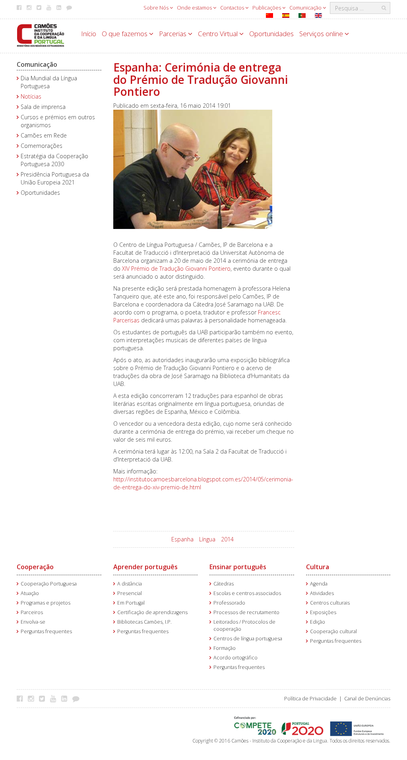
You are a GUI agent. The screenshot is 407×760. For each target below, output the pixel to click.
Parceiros (32, 612)
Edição (317, 621)
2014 (227, 539)
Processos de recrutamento (246, 612)
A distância (129, 583)
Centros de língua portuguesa (247, 638)
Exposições (323, 612)
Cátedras (223, 583)
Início (88, 33)
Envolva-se (33, 621)
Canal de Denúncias (367, 698)
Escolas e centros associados (247, 593)
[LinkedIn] (66, 698)
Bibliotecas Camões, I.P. (144, 621)
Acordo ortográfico (235, 657)
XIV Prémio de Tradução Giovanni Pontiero (176, 268)
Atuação (30, 593)
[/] (40, 34)
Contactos (232, 7)
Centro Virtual (218, 33)
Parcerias (173, 33)
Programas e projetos (45, 602)
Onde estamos (195, 7)
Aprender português (145, 566)
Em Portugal (131, 602)
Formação (224, 648)
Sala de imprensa (43, 107)
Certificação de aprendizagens (152, 612)
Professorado (229, 602)
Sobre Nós (156, 7)
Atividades (322, 593)
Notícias (31, 96)
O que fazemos (125, 33)
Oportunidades (271, 33)
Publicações (267, 7)
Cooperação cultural (333, 631)
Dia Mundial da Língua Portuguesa (49, 82)
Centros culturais (330, 602)
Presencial (129, 593)
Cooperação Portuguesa (49, 583)
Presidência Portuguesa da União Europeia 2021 (55, 178)
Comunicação (306, 7)
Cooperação (35, 566)
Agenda (319, 583)
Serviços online (322, 33)
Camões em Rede (44, 135)
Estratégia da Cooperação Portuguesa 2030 (54, 160)
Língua (207, 539)
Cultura (317, 566)
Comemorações (41, 145)
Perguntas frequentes (46, 631)
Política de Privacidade (310, 698)
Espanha (182, 539)
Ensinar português (237, 566)
